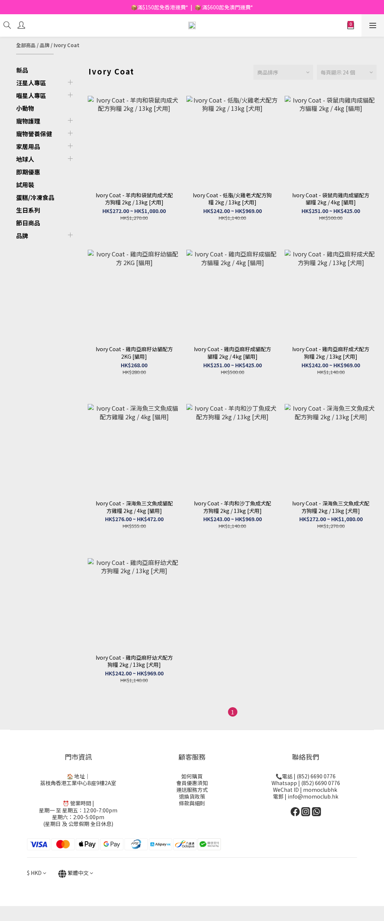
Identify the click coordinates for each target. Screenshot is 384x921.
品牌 (45, 45)
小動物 (25, 108)
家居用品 (28, 146)
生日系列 (28, 210)
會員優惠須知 (192, 783)
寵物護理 (28, 120)
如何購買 (192, 776)
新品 (22, 70)
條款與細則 (192, 803)
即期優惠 (28, 171)
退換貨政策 (192, 796)
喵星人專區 (31, 95)
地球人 (25, 159)
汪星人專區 (31, 82)
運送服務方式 (192, 789)
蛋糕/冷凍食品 (35, 197)
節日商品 (28, 222)
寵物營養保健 (34, 133)
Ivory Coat (67, 45)
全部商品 (26, 45)
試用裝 (25, 184)
